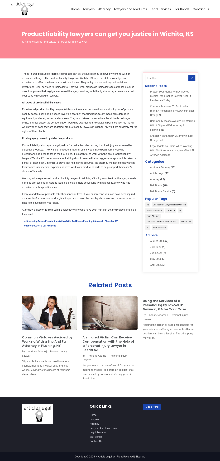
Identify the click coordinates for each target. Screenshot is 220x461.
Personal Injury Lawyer (74, 41)
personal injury (159, 227)
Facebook (171, 210)
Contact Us (201, 9)
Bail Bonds (181, 9)
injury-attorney (153, 216)
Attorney (104, 9)
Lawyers (89, 9)
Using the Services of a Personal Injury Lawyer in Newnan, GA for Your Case (164, 305)
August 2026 (157, 241)
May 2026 (156, 258)
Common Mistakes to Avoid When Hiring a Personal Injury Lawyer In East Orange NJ (172, 111)
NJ (148, 227)
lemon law (186, 222)
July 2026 (155, 246)
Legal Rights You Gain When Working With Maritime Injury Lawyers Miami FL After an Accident (172, 150)
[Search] (192, 78)
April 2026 (156, 264)
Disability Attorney (155, 210)
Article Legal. (105, 456)
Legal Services (161, 9)
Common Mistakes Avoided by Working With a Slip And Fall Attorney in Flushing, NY (172, 125)
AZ (148, 205)
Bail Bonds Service (160, 191)
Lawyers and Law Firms (130, 9)
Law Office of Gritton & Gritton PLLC (162, 222)
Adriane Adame (33, 41)
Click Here (151, 407)
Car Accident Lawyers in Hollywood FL (169, 205)
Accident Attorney (160, 167)
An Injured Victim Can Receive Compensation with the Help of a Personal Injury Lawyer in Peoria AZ (108, 343)
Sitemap (140, 456)
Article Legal (157, 173)
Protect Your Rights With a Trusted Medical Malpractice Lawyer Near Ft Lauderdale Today (170, 96)
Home (75, 9)
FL (180, 210)
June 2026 (156, 252)
